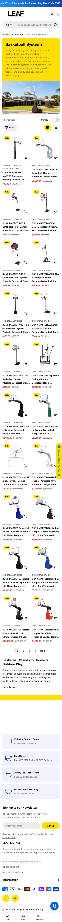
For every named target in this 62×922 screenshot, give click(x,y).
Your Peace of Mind (24, 793)
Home (5, 34)
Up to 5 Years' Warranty (26, 789)
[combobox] (31, 24)
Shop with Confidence (25, 776)
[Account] (52, 14)
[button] (59, 461)
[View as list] (56, 127)
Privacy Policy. (8, 837)
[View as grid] (47, 127)
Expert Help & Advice (25, 743)
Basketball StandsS (41, 165)
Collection (17, 34)
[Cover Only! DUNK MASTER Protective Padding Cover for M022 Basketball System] (16, 148)
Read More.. (9, 687)
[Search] (55, 25)
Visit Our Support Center (27, 739)
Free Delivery (21, 755)
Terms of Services (40, 834)
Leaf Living (16, 909)
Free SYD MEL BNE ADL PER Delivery (33, 760)
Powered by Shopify (33, 909)
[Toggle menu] (4, 14)
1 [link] (17, 650)
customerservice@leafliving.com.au (23, 861)
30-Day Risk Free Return (26, 772)
